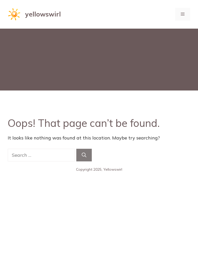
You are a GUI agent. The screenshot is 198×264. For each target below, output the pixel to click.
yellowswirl (43, 14)
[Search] (84, 155)
